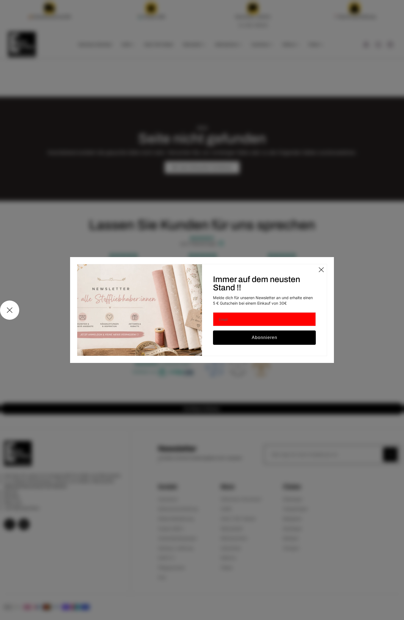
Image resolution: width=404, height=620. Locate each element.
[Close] (321, 269)
